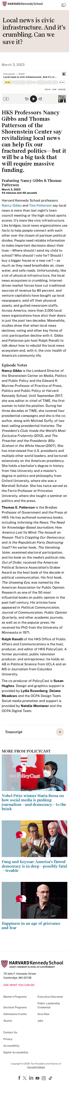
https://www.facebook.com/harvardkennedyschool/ (19, 1078)
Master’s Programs (15, 996)
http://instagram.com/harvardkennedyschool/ (44, 1078)
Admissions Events (15, 1014)
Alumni (7, 1020)
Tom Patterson (40, 205)
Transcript (13, 732)
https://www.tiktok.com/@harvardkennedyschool (50, 1078)
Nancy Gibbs (12, 205)
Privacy (8, 1039)
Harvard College (36, 1067)
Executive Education (50, 996)
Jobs (40, 1020)
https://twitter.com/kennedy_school (25, 1078)
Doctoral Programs (15, 1007)
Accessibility (11, 1045)
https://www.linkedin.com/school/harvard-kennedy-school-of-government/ (31, 1078)
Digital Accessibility (15, 1052)
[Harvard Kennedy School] (23, 4)
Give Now (43, 1014)
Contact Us (10, 1032)
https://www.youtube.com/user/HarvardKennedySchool (37, 1078)
